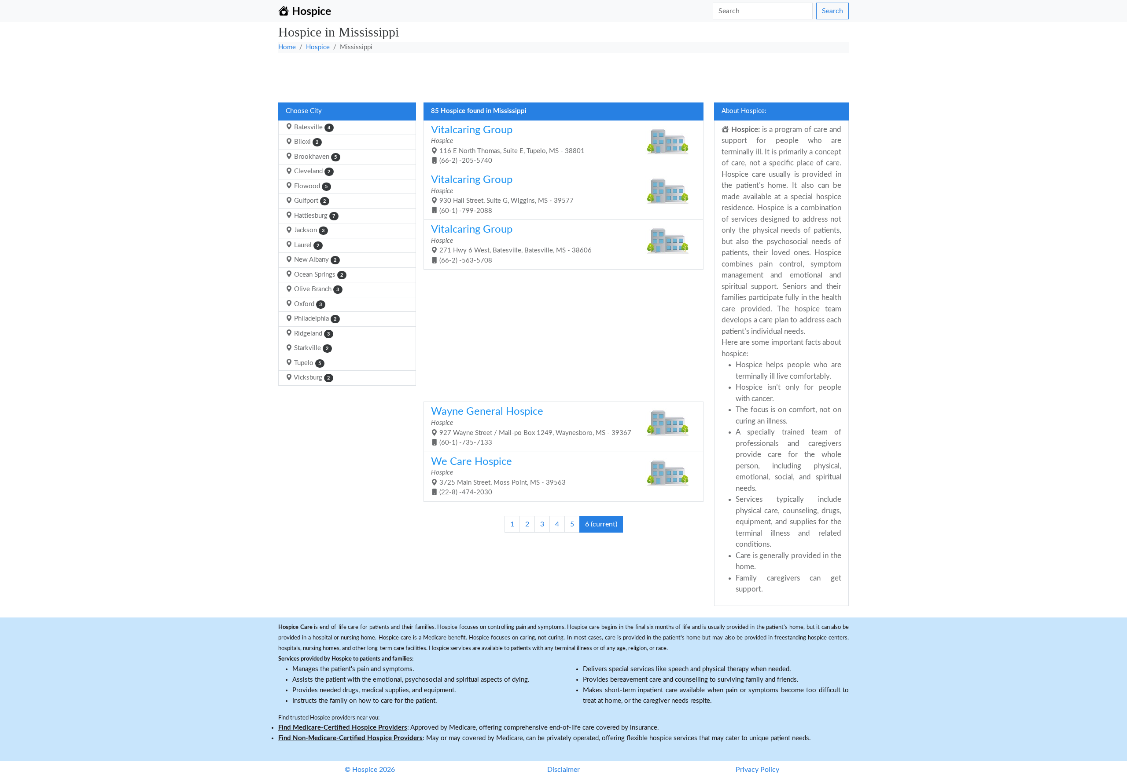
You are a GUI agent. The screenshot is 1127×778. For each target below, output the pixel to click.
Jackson (308, 230)
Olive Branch (315, 289)
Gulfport (309, 200)
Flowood (310, 186)
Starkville (310, 348)
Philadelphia (314, 318)
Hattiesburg (313, 215)
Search (832, 11)
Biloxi (305, 142)
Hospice (318, 47)
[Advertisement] (542, 75)
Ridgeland (311, 333)
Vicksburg (311, 377)
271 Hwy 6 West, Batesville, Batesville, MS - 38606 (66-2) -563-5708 (511, 244)
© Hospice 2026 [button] (370, 769)
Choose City (304, 111)
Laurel (305, 245)
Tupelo (306, 363)
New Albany (314, 259)
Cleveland (311, 171)
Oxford (307, 304)
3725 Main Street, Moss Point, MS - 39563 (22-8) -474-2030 (498, 476)
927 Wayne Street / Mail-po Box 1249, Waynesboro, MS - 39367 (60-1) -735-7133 (531, 426)
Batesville (311, 127)
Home (287, 47)
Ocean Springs (317, 274)
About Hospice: (744, 111)
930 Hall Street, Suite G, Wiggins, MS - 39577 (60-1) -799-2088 (502, 194)
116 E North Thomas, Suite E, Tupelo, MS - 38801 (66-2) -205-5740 (508, 144)
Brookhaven (314, 156)
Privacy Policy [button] (757, 769)
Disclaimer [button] (563, 769)
